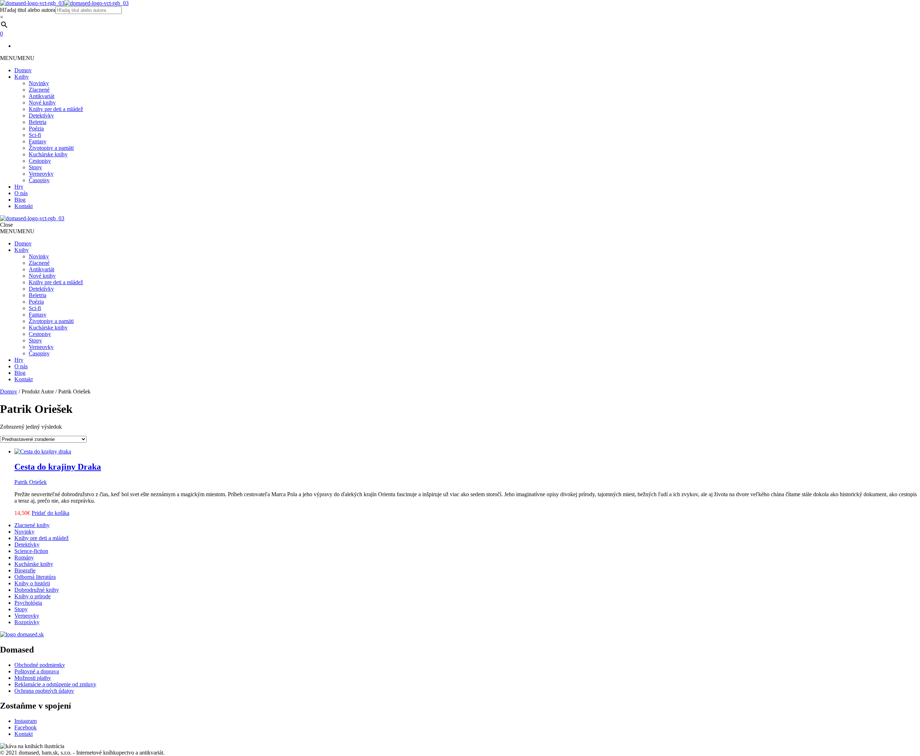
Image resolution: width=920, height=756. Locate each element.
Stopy (35, 167)
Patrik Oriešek (30, 482)
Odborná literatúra (35, 577)
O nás (21, 193)
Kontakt (23, 206)
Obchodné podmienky (39, 665)
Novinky (39, 83)
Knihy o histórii (32, 583)
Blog (20, 200)
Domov (23, 70)
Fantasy (37, 141)
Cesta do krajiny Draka (57, 466)
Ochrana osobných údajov (44, 691)
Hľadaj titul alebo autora (27, 10)
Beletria (37, 122)
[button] (17, 58)
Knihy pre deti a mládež (56, 109)
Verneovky (41, 174)
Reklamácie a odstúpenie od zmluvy (55, 684)
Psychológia (28, 603)
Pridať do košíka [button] (50, 513)
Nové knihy (42, 103)
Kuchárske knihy (48, 154)
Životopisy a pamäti (51, 148)
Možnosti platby (32, 678)
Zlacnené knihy (32, 525)
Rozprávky (27, 622)
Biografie (25, 570)
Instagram (25, 721)
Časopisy (39, 180)
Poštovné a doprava (36, 671)
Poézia (36, 128)
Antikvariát (41, 96)
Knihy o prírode (32, 596)
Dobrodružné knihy (36, 590)
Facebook (25, 727)
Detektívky (41, 115)
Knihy (21, 77)
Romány (24, 557)
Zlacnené (39, 90)
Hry (18, 187)
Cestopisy (40, 161)
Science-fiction (31, 551)
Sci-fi (35, 135)
